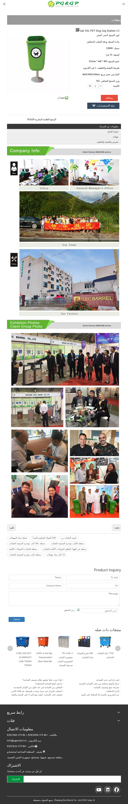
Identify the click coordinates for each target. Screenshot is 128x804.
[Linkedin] (107, 789)
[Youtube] (98, 789)
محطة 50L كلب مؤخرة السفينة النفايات (27, 543)
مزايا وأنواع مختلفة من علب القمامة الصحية (99, 683)
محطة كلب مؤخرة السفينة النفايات (25, 554)
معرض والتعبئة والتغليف (107, 142)
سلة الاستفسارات (106, 105)
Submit (16, 619)
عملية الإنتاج (113, 131)
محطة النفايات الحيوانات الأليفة (23, 549)
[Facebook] (116, 789)
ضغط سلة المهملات (18, 538)
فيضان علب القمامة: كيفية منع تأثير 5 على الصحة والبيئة (36, 694)
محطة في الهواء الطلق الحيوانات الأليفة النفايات (64, 549)
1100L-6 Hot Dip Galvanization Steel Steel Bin (44, 657)
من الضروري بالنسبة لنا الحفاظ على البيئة (100, 694)
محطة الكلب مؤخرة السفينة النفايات (67, 543)
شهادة (115, 137)
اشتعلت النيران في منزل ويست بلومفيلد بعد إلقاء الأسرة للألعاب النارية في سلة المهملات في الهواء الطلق (35, 691)
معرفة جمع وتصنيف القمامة (106, 687)
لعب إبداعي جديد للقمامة (107, 680)
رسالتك (109, 98)
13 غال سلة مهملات (56, 554)
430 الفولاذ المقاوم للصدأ (44, 538)
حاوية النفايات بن (69, 538)
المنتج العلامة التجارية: (45, 119)
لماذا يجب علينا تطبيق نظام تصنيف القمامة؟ (42, 680)
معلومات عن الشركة (108, 126)
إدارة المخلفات (112, 691)
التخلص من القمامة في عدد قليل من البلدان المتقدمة (38, 687)
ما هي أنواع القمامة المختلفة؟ (48, 683)
